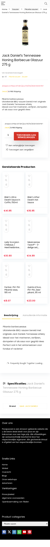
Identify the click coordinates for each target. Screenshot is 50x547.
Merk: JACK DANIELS (29, 406)
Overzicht (6, 472)
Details (4, 91)
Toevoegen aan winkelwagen (26, 136)
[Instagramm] (14, 532)
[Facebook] (4, 532)
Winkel (5, 468)
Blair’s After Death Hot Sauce (33, 200)
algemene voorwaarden (13, 498)
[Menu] (3, 3)
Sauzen (15, 9)
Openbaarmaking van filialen (15, 501)
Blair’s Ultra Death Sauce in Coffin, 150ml (12, 200)
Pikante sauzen (31, 9)
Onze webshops (9, 479)
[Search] (46, 3)
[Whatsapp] (19, 532)
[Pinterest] (29, 532)
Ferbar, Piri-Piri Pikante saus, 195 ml (12, 290)
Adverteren (7, 483)
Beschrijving (11, 315)
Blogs (4, 475)
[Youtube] (24, 532)
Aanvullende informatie (35, 315)
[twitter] (9, 532)
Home (4, 9)
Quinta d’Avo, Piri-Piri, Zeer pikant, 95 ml (34, 290)
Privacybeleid (8, 494)
